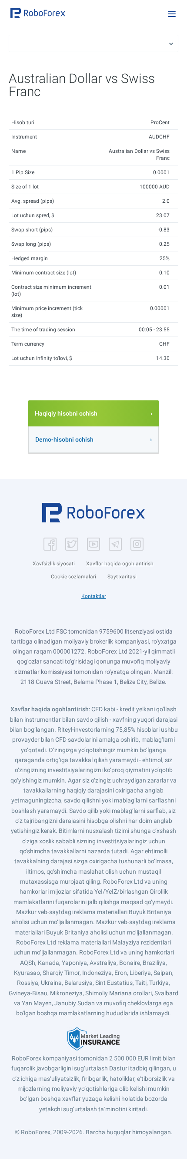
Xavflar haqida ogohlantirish (120, 564)
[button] (37, 13)
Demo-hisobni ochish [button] (64, 439)
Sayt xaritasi (122, 577)
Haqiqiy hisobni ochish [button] (66, 413)
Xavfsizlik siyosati (54, 564)
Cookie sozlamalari (73, 577)
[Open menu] (172, 14)
